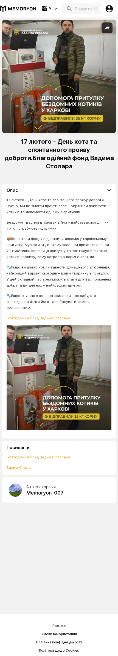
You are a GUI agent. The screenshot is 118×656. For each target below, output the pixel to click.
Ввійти (109, 9)
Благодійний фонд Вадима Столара (38, 318)
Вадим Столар (20, 467)
